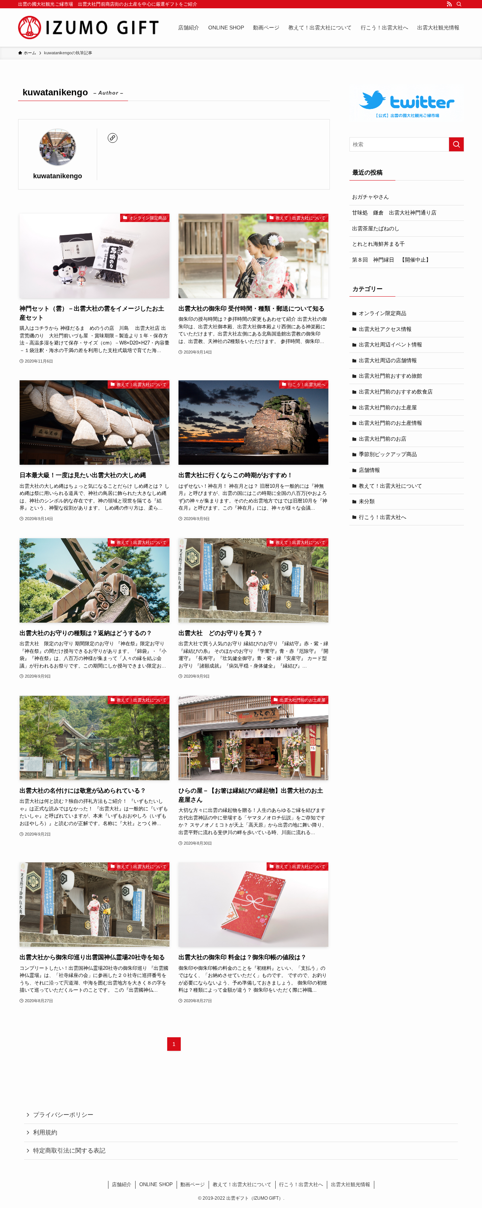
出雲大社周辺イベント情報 (390, 344)
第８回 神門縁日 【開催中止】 (391, 260)
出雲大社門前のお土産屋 (388, 407)
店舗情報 (369, 470)
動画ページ (192, 1184)
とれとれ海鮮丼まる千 (378, 244)
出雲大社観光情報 (350, 1184)
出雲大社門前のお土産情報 (390, 423)
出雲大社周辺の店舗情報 (388, 360)
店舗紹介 (121, 1184)
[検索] (459, 4)
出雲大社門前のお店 (382, 439)
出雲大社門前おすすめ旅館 (390, 376)
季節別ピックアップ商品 (388, 454)
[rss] (449, 4)
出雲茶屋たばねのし (376, 228)
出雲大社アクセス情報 (385, 329)
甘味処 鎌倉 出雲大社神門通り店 (394, 213)
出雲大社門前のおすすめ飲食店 (396, 392)
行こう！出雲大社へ (382, 517)
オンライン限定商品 (382, 313)
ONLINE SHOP (156, 1184)
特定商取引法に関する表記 (69, 1150)
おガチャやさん (370, 197)
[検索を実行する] (456, 144)
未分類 (367, 501)
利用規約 (45, 1132)
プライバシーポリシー (63, 1115)
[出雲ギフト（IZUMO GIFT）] (88, 27)
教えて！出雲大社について (390, 486)
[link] (112, 138)
